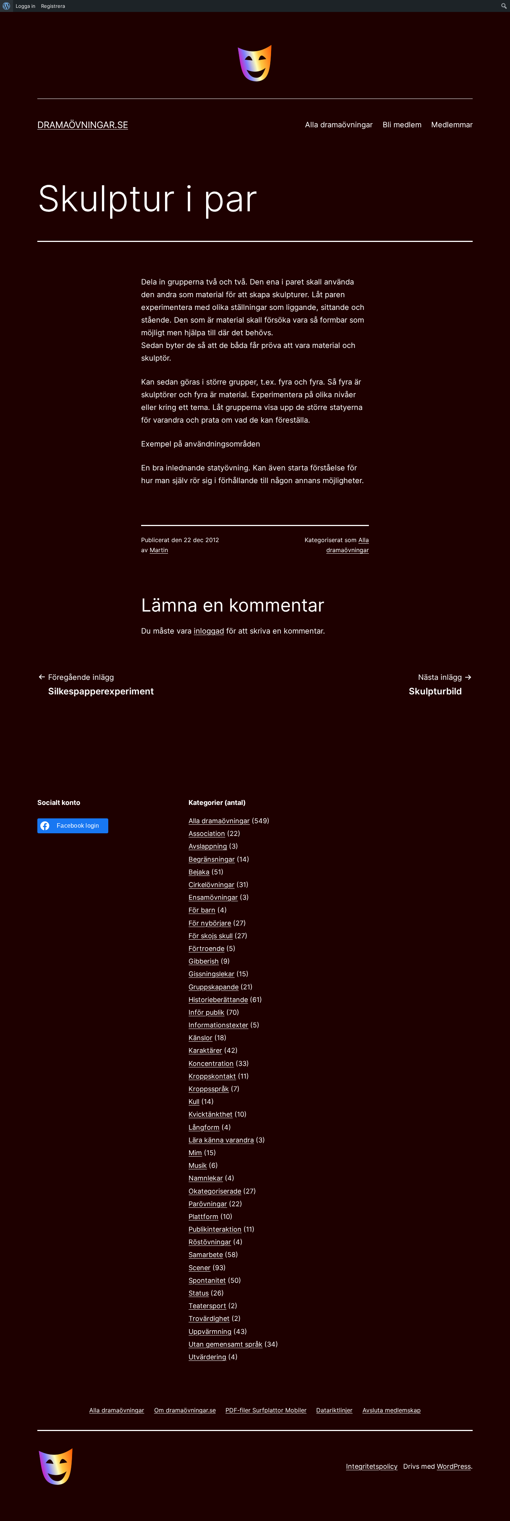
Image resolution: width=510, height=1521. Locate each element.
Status (199, 1293)
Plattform (203, 1216)
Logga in (25, 6)
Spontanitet (207, 1280)
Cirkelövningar (211, 885)
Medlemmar (452, 124)
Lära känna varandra (221, 1140)
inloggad (209, 630)
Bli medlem (402, 124)
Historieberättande (218, 1000)
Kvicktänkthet (211, 1114)
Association (207, 833)
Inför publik (206, 1012)
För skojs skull (211, 936)
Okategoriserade (215, 1191)
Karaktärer (205, 1050)
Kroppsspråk (209, 1089)
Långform (204, 1127)
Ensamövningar (213, 897)
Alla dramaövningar (339, 124)
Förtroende (206, 948)
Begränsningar (212, 859)
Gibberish (204, 961)
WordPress (454, 1466)
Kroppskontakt (212, 1076)
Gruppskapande (214, 987)
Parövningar (208, 1204)
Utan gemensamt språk (225, 1344)
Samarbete (206, 1255)
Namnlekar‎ (206, 1178)
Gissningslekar (211, 974)
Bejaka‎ (199, 872)
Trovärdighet (209, 1318)
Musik (198, 1165)
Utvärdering (207, 1357)
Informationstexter (218, 1025)
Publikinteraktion (215, 1229)
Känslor (200, 1038)
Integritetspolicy (372, 1466)
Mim (195, 1153)
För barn (202, 910)
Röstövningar (210, 1242)
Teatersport (207, 1306)
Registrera (53, 6)
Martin (159, 550)
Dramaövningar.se (82, 124)
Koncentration (211, 1063)
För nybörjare (210, 923)
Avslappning (208, 846)
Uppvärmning (210, 1331)
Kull (194, 1101)
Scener (200, 1268)
